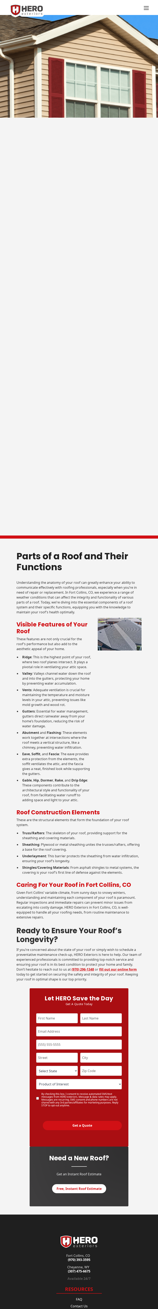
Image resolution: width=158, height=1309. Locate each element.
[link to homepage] (79, 1241)
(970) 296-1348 (83, 969)
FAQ (79, 1299)
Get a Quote (82, 1125)
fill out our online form (118, 969)
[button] (142, 8)
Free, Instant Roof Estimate (79, 1188)
